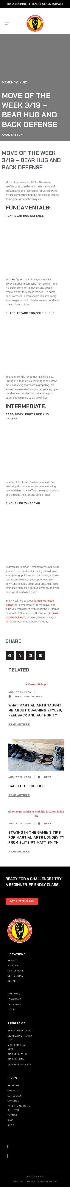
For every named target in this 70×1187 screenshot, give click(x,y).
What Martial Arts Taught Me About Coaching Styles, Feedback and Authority (35, 710)
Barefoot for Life (26, 786)
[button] (10, 655)
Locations (16, 954)
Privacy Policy (35, 1177)
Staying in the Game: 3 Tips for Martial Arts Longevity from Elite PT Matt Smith (36, 837)
